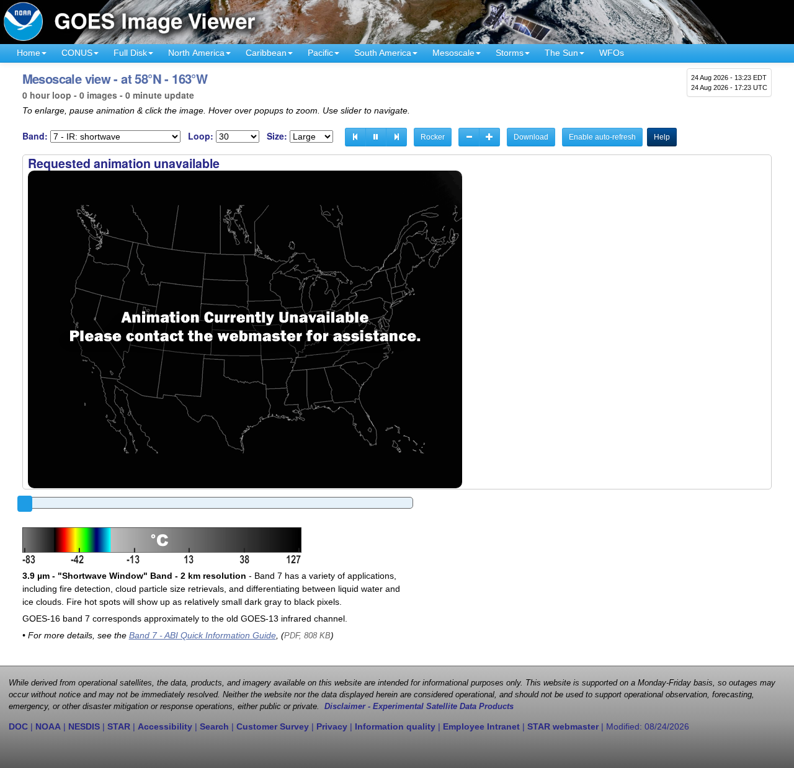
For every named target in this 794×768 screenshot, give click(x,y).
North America (196, 53)
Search (214, 726)
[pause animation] (375, 137)
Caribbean (266, 53)
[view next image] (396, 137)
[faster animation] (489, 137)
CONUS (76, 53)
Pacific (320, 53)
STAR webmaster (563, 726)
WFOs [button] (611, 53)
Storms (510, 53)
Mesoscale (453, 53)
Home (28, 53)
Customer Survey (272, 726)
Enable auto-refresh (602, 137)
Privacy (331, 726)
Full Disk (130, 53)
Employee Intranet (481, 726)
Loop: (200, 136)
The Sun (561, 53)
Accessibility (165, 726)
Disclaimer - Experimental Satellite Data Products (419, 706)
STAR (118, 726)
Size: (277, 136)
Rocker (433, 137)
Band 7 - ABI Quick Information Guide (202, 635)
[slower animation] (469, 137)
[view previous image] (355, 137)
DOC (18, 726)
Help (662, 137)
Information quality (395, 726)
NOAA (48, 726)
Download (531, 137)
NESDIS (84, 726)
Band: (35, 136)
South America (382, 53)
